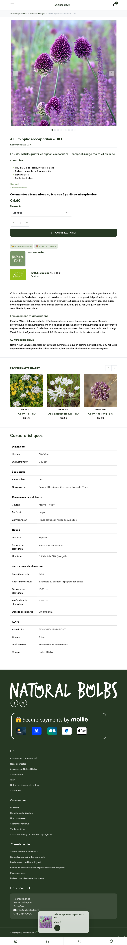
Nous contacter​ (18, 763)
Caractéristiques (18, 187)
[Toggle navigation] (12, 5)
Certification (16, 774)
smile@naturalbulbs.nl (27, 909)
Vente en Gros (17, 828)
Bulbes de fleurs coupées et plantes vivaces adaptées (38, 867)
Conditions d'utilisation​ (21, 812)
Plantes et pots (18, 872)
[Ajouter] (26, 222)
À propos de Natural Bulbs (23, 769)
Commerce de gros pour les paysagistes (31, 834)
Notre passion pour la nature (24, 785)
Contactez (15, 790)
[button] (15, 73)
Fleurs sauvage (37, 13)
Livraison (15, 807)
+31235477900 (23, 913)
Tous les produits (18, 13)
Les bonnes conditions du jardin (26, 862)
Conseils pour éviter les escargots (27, 856)
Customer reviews (19, 823)
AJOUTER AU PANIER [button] (65, 232)
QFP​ (12, 779)
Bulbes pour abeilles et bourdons (27, 878)
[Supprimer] (13, 222)
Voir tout (14, 184)
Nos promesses (18, 818)
